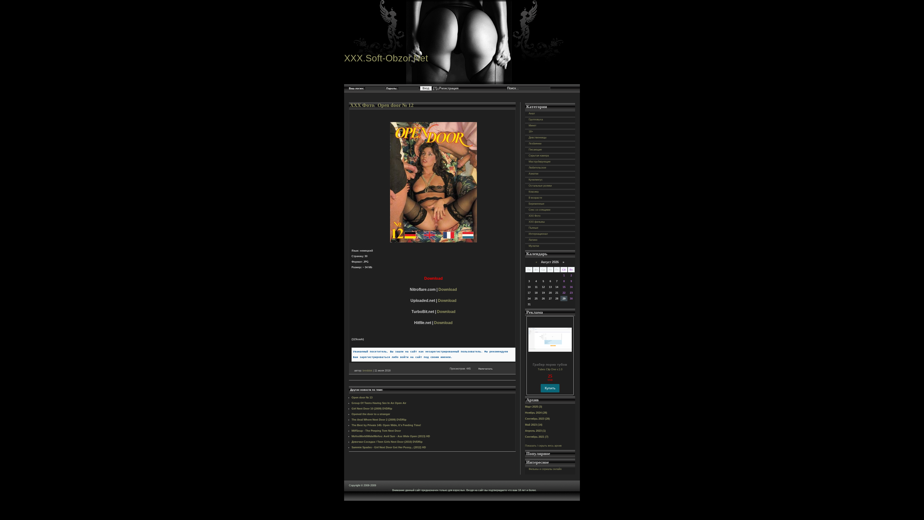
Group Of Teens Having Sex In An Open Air (379, 403)
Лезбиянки (535, 143)
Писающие (535, 149)
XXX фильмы (537, 221)
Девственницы (537, 137)
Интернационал (538, 233)
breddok (367, 370)
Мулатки (534, 245)
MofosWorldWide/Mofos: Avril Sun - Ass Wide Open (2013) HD (391, 436)
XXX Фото (362, 105)
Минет (532, 125)
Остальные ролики (540, 185)
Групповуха (536, 119)
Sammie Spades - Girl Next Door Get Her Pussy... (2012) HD (389, 447)
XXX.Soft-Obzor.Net (386, 58)
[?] (435, 88)
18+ (531, 131)
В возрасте (535, 197)
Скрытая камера (539, 155)
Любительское (537, 167)
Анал (532, 113)
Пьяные (533, 227)
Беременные (536, 203)
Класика (534, 191)
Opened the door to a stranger (371, 414)
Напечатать (485, 368)
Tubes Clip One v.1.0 (550, 369)
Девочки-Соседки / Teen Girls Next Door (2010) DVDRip (387, 441)
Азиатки (533, 173)
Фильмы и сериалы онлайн (545, 469)
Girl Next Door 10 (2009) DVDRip (372, 408)
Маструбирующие (540, 161)
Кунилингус (536, 179)
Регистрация (449, 88)
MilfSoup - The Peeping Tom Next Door (376, 430)
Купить (550, 388)
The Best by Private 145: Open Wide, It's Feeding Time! (386, 425)
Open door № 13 (362, 397)
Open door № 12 (396, 105)
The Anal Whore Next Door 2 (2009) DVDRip (379, 419)
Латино (533, 239)
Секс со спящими (539, 209)
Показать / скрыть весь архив (543, 445)
